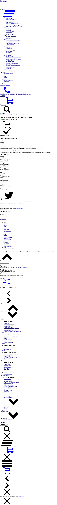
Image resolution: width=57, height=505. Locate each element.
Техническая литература (7, 384)
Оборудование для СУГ (7, 245)
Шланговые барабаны (9, 64)
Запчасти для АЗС (6, 395)
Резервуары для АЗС (9, 18)
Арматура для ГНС (7, 366)
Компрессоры (8, 37)
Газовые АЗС (6, 241)
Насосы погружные (9, 21)
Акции (5, 76)
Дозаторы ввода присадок (10, 45)
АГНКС (5, 35)
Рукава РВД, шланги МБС (8, 380)
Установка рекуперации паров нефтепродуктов (13, 43)
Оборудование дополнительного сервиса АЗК (13, 65)
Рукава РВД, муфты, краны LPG (11, 34)
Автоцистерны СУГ (9, 51)
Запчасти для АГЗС (9, 70)
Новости (5, 75)
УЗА (6, 66)
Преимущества (6, 74)
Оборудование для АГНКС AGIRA (11, 36)
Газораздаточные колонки (10, 31)
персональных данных (20, 208)
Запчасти (5, 69)
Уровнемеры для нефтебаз (10, 44)
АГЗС (5, 27)
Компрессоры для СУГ (9, 48)
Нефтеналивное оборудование (10, 41)
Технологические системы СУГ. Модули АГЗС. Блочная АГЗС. (13, 336)
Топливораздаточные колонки (10, 22)
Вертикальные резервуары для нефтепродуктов (13, 40)
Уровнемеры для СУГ (9, 32)
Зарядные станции (7, 238)
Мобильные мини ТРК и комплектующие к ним (13, 23)
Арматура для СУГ (8, 29)
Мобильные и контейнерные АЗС (11, 19)
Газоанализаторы (8, 68)
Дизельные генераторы (9, 56)
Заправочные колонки (9, 38)
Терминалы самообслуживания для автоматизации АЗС (14, 26)
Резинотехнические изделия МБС (11, 58)
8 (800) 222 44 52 (21, 496)
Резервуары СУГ (8, 28)
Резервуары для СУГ (9, 47)
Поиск (1, 425)
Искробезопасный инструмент (10, 60)
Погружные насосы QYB (8, 237)
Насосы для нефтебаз (9, 42)
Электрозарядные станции (10, 54)
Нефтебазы (5, 39)
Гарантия (5, 249)
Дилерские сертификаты (7, 231)
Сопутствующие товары (7, 55)
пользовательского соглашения (22, 267)
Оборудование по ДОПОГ (10, 61)
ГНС (4, 46)
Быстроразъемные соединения (10, 62)
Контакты (5, 77)
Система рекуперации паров (8, 329)
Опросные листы (6, 81)
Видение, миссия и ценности (8, 73)
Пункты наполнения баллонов (8, 340)
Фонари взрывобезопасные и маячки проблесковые (13, 59)
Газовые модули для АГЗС (8, 246)
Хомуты (5, 388)
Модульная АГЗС (6, 243)
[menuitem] (1, 85)
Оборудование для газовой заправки (9, 244)
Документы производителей (8, 80)
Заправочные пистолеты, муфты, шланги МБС (13, 25)
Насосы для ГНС (8, 52)
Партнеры (5, 406)
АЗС (4, 17)
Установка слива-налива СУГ (10, 50)
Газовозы (7, 33)
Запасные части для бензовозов (10, 71)
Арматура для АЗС (7, 325)
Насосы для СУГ (8, 30)
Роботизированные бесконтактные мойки (12, 63)
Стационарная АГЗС (7, 242)
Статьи (5, 82)
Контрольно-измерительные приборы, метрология (13, 57)
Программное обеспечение (10, 67)
